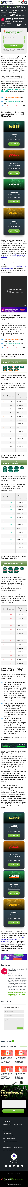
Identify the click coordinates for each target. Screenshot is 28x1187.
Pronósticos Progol (6, 1126)
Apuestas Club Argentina (18, 1147)
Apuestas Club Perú (6, 1147)
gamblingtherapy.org (8, 1178)
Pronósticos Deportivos (18, 1124)
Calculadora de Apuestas (7, 1133)
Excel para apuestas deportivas (9, 1138)
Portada (2, 6)
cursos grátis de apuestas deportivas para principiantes (12, 939)
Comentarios (22, 24)
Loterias (6, 6)
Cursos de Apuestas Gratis (8, 1135)
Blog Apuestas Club (6, 1124)
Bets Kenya (17, 1150)
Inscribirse (13, 1111)
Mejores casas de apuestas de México (10, 1141)
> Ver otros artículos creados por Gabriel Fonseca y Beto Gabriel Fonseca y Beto (17, 994)
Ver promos (13, 45)
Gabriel (10, 974)
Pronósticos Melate (13, 6)
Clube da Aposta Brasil (7, 1150)
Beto (13, 983)
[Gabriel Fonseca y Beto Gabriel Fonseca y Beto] (2, 19)
